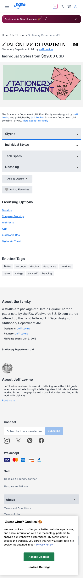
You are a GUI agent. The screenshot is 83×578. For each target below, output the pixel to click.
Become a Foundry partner (20, 479)
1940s (7, 266)
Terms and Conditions (17, 508)
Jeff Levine (18, 35)
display (34, 266)
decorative (49, 266)
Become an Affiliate (16, 486)
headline (66, 266)
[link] (69, 6)
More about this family (35, 120)
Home (5, 35)
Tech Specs (13, 156)
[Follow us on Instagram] (8, 441)
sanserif (33, 273)
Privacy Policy (44, 544)
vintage (18, 273)
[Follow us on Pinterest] (31, 441)
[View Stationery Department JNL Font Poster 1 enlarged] (42, 84)
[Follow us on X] (19, 441)
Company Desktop (13, 216)
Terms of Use (12, 514)
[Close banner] (75, 19)
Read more (8, 400)
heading (47, 273)
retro (7, 273)
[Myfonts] (20, 8)
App (4, 229)
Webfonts (8, 222)
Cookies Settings (39, 567)
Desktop (7, 210)
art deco (21, 266)
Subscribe (54, 431)
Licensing (12, 166)
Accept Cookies (39, 557)
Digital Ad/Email (11, 241)
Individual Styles (17, 144)
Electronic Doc (11, 235)
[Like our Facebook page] (43, 441)
